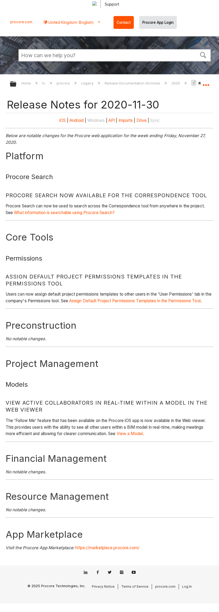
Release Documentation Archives (133, 83)
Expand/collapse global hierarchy (16, 84)
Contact (124, 22)
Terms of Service (134, 586)
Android (76, 120)
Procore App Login (158, 22)
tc (44, 83)
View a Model (130, 433)
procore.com (21, 22)
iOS (62, 120)
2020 (176, 83)
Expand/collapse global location (206, 82)
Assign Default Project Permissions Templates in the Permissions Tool (135, 300)
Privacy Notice (103, 586)
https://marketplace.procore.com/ (107, 547)
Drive (141, 120)
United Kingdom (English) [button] (70, 22)
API (111, 120)
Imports (126, 120)
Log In (187, 586)
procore (64, 83)
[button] (203, 54)
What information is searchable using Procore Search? (64, 212)
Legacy (88, 83)
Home (26, 83)
